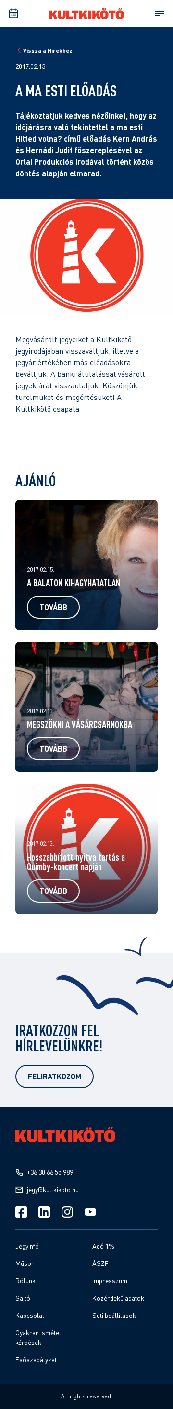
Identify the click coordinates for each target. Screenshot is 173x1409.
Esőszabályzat (36, 1360)
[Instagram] (67, 1212)
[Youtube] (90, 1212)
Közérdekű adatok (118, 1298)
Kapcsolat (29, 1315)
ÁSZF (100, 1263)
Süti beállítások (114, 1315)
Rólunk (25, 1280)
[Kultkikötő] (86, 13)
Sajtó (22, 1298)
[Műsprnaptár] (13, 13)
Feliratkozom (54, 1076)
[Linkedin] (44, 1212)
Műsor (24, 1263)
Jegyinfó (27, 1246)
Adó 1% (103, 1246)
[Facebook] (21, 1212)
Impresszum (109, 1280)
